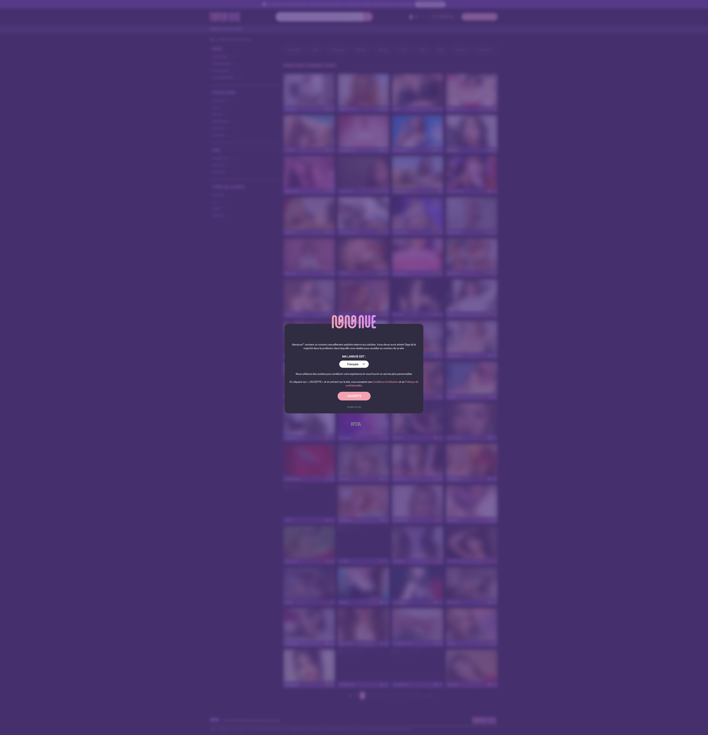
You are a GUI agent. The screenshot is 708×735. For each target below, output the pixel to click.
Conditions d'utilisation (385, 381)
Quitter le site (354, 407)
